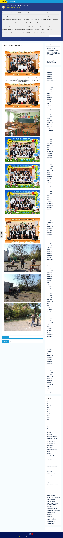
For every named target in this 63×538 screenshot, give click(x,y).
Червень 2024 (49, 116)
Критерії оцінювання (51, 464)
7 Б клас (48, 417)
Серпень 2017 (49, 251)
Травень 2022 (49, 159)
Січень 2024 (49, 126)
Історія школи (27, 16)
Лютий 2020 (49, 197)
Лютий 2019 (49, 216)
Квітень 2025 (49, 99)
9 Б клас (48, 426)
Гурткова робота (50, 445)
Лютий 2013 (49, 345)
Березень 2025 (50, 101)
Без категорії (49, 434)
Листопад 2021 (50, 166)
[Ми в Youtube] (60, 1)
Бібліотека (26, 19)
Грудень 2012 (49, 349)
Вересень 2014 (50, 313)
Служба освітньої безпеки (7, 29)
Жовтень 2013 (49, 332)
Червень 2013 (49, 338)
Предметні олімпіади (51, 495)
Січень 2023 (49, 149)
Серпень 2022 (49, 153)
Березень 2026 (50, 80)
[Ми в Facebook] (58, 1)
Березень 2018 (50, 238)
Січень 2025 (49, 105)
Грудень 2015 (49, 286)
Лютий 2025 (49, 103)
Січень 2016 (49, 284)
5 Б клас (48, 409)
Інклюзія (40, 19)
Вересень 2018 (50, 226)
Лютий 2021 (49, 180)
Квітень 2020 (49, 193)
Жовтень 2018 (49, 224)
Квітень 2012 (49, 363)
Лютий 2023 (49, 147)
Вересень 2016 (50, 270)
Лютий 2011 (49, 386)
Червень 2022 (49, 157)
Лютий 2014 (49, 324)
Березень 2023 (50, 145)
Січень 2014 (49, 326)
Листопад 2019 (50, 203)
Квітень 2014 (49, 320)
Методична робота (6, 16)
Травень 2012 (49, 361)
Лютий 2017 (49, 261)
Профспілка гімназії (43, 26)
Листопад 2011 (50, 372)
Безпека (56, 26)
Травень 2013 (49, 340)
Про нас (33, 12)
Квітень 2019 (49, 213)
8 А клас (48, 421)
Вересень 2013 (50, 334)
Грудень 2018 (49, 220)
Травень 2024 (49, 118)
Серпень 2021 (49, 172)
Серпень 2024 (49, 112)
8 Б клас (48, 423)
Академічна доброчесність (52, 430)
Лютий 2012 (49, 367)
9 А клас (48, 424)
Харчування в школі (51, 521)
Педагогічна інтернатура (52, 489)
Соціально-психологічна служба (9, 22)
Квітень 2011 (49, 382)
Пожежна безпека (50, 491)
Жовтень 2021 (49, 168)
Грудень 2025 (49, 85)
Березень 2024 (50, 122)
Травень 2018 (49, 234)
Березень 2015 (50, 301)
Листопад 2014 (50, 309)
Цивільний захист (50, 523)
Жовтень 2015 (49, 290)
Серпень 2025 (49, 93)
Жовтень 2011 (49, 374)
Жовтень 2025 (49, 89)
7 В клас (48, 419)
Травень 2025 (49, 97)
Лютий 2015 (49, 303)
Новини (21, 16)
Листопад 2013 (50, 330)
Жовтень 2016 (49, 268)
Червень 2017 (49, 253)
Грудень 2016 (49, 264)
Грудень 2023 (49, 128)
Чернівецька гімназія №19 (17, 6)
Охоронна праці (50, 487)
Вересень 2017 (50, 249)
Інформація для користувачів (53, 459)
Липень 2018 (49, 230)
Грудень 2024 (49, 107)
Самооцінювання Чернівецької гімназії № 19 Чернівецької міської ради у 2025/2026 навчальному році (31, 32)
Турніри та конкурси (51, 512)
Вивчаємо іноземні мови (17, 19)
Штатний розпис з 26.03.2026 (52, 50)
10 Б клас (48, 403)
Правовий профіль (50, 493)
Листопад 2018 (50, 222)
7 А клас (48, 415)
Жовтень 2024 (49, 110)
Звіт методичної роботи (51, 455)
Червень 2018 (49, 232)
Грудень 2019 (49, 201)
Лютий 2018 (49, 239)
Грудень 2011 (49, 370)
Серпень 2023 (49, 136)
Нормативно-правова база (52, 12)
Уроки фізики (49, 516)
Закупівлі (50, 26)
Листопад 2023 (50, 130)
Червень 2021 (49, 174)
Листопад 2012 (50, 351)
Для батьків (15, 16)
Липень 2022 (49, 155)
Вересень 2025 (50, 91)
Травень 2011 (49, 380)
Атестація (35, 16)
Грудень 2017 (49, 243)
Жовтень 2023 (49, 132)
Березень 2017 (50, 259)
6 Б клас (48, 413)
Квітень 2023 (49, 143)
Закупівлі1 (49, 453)
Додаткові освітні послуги (52, 449)
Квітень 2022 (49, 161)
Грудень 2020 (49, 184)
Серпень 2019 (49, 207)
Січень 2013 (49, 347)
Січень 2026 (49, 84)
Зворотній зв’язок (6, 32)
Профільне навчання (51, 499)
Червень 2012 (49, 359)
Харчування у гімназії (31, 26)
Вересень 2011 (50, 376)
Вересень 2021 (50, 170)
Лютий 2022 (49, 162)
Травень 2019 (49, 211)
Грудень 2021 (49, 164)
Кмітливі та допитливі (51, 462)
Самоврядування (41, 12)
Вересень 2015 (50, 291)
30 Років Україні (50, 405)
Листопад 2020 (50, 186)
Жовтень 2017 (49, 247)
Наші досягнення (6, 19)
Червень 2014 (49, 316)
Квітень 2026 (49, 78)
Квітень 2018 (49, 236)
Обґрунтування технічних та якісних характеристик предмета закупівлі (29, 29)
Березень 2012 (50, 365)
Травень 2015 (49, 297)
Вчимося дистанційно (23, 22)
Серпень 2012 (49, 357)
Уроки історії (49, 514)
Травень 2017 (49, 255)
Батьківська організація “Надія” (45, 16)
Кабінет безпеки (50, 460)
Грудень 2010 (49, 390)
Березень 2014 (50, 322)
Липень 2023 (49, 137)
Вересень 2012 (50, 355)
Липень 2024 (49, 114)
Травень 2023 (49, 141)
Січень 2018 (49, 241)
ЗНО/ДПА (33, 19)
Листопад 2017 (50, 245)
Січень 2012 (49, 368)
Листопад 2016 (50, 266)
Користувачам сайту (34, 22)
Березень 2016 (50, 280)
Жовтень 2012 (49, 353)
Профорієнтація (49, 29)
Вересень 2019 (50, 205)
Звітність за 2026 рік (11, 1)
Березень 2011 (50, 384)
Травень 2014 (49, 318)
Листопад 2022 (50, 151)
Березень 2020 (50, 195)
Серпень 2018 (49, 228)
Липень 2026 (49, 72)
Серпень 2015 (49, 293)
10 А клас (48, 401)
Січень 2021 (49, 182)
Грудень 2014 (49, 307)
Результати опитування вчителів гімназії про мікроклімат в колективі (51, 61)
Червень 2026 (49, 74)
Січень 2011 (49, 388)
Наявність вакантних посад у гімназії (50, 19)
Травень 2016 (49, 276)
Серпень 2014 (49, 315)
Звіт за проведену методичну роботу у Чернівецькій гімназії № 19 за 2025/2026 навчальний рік (53, 53)
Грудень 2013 (49, 328)
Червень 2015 (49, 295)
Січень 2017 (49, 263)
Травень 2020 (49, 191)
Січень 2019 (49, 218)
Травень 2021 (49, 176)
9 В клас (48, 428)
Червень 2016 (49, 274)
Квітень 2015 (49, 299)
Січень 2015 (49, 305)
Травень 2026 (49, 76)
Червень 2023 (49, 139)
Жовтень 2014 (49, 311)
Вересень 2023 (50, 134)
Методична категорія (51, 473)
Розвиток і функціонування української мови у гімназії (13, 26)
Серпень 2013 (49, 336)
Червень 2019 (49, 209)
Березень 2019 (50, 214)
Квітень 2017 (49, 257)
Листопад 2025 (50, 87)
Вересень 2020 (50, 187)
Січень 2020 (49, 199)
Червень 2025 (49, 95)
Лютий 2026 (49, 82)
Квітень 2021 (49, 178)
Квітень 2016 (49, 278)
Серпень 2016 (49, 272)
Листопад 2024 (50, 109)
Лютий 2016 (49, 282)
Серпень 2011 (49, 378)
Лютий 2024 (49, 124)
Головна (4, 12)
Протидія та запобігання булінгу (53, 497)
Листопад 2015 (50, 288)
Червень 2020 (49, 189)
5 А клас (48, 407)
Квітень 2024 (49, 120)
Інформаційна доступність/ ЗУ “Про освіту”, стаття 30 (18, 12)
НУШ (48, 482)
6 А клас (48, 411)
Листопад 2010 (50, 392)
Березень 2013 (50, 343)
